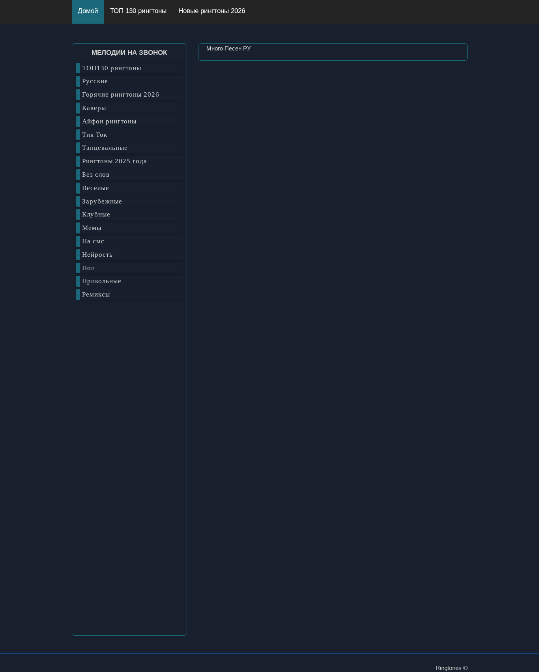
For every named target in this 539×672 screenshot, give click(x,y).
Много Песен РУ (228, 48)
